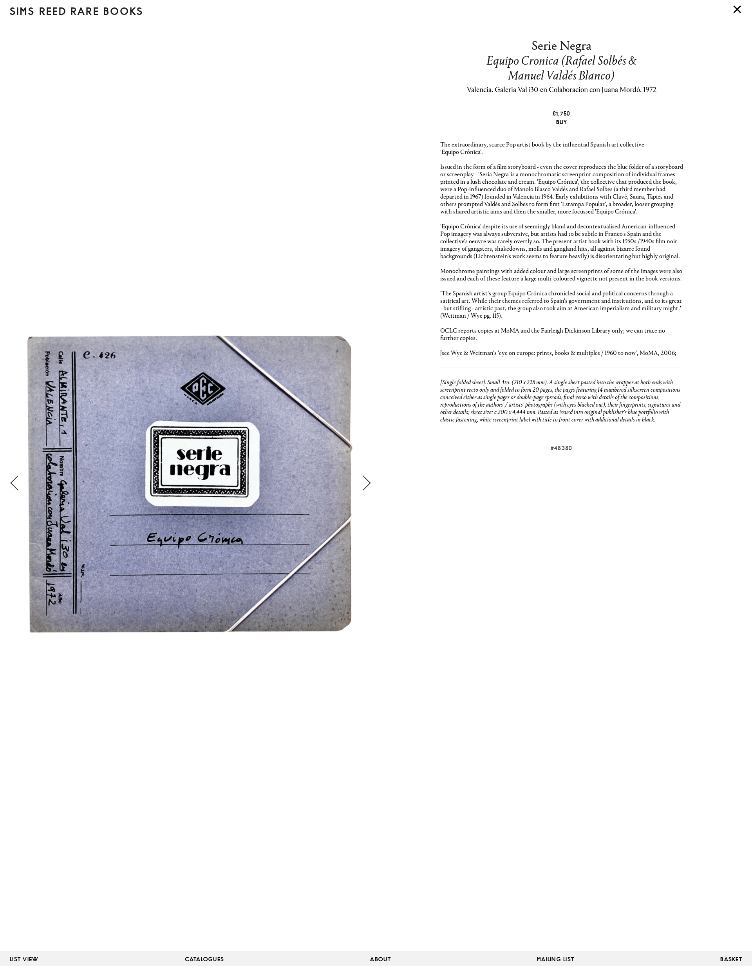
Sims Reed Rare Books (76, 11)
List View (24, 959)
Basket (731, 959)
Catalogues (204, 959)
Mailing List (555, 959)
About (380, 959)
